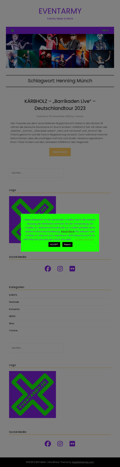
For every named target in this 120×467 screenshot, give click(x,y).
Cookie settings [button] (84, 239)
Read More (67, 231)
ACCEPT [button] (54, 244)
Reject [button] (67, 244)
